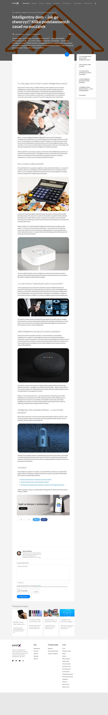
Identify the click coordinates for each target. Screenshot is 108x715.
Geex (13, 12)
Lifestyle (36, 653)
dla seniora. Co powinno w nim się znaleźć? (35, 479)
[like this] (72, 34)
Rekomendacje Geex (53, 651)
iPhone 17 (64, 681)
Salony (64, 653)
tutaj (67, 586)
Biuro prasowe (66, 658)
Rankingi (36, 656)
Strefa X (36, 658)
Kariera (64, 656)
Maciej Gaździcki (19, 34)
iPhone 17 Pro (65, 687)
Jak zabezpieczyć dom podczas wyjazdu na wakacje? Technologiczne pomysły (42, 485)
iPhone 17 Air (65, 684)
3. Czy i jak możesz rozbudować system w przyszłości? (85, 72)
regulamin (39, 585)
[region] (43, 69)
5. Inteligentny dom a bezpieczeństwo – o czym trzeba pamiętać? (86, 88)
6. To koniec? (82, 95)
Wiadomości (18, 12)
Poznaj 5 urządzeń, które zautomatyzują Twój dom (34, 482)
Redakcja (50, 648)
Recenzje (36, 651)
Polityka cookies (66, 651)
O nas (63, 648)
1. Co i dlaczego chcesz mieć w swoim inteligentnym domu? (85, 58)
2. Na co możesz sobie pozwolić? (85, 65)
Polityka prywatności (67, 674)
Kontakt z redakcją (53, 653)
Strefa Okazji (65, 661)
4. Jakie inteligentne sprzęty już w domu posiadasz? (84, 80)
